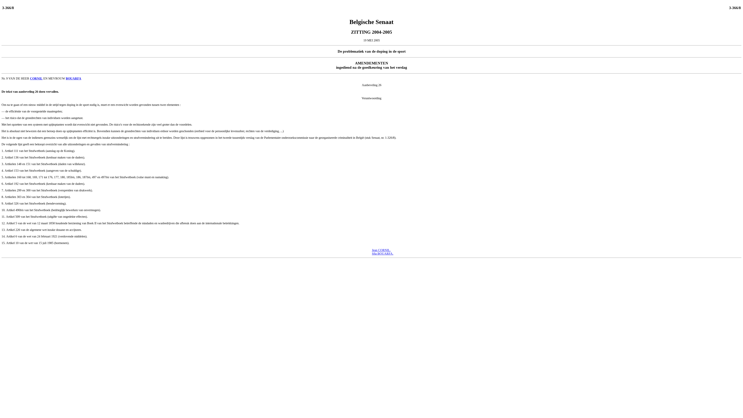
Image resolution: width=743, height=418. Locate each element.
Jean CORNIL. (381, 250)
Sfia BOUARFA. (382, 253)
